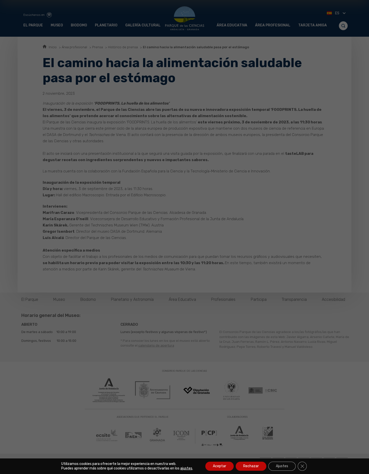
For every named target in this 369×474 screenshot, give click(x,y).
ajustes (186, 468)
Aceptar (219, 466)
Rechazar (251, 466)
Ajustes (282, 466)
